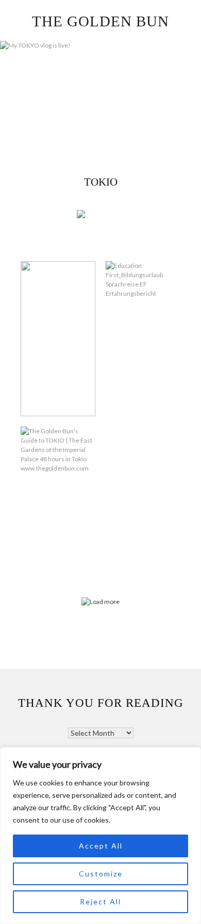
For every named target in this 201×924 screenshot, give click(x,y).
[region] (100, 835)
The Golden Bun (100, 21)
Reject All (100, 901)
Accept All (101, 845)
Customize (101, 873)
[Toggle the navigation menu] (114, 215)
